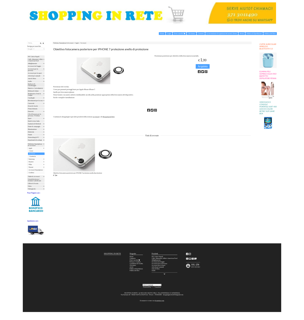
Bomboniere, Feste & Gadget (34, 94)
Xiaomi (31, 167)
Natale (30, 135)
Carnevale (31, 103)
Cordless (31, 173)
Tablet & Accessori (34, 176)
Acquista (203, 66)
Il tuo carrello (179, 33)
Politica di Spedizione (254, 33)
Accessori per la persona (33, 69)
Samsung (31, 159)
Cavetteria (32, 156)
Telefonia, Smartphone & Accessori (63, 43)
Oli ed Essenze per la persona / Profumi (34, 115)
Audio (30, 81)
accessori (96, 117)
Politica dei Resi (270, 33)
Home (162, 33)
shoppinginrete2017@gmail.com (173, 295)
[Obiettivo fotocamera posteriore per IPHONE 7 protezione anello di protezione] (101, 70)
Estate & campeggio (34, 126)
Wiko (30, 164)
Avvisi (242, 33)
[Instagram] (190, 254)
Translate (157, 287)
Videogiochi (31, 189)
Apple (77, 43)
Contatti (201, 33)
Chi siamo (191, 33)
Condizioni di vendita (136, 263)
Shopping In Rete (109, 117)
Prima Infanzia (32, 109)
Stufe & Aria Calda (34, 121)
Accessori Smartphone (36, 170)
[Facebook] (187, 254)
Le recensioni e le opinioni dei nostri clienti (221, 33)
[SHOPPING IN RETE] (152, 18)
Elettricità (31, 132)
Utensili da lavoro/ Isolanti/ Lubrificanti (34, 180)
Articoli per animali (34, 76)
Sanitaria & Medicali (34, 124)
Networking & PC (33, 137)
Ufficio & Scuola (33, 183)
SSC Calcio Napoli (33, 56)
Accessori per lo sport (35, 73)
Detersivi (31, 111)
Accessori (83, 43)
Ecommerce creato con (152, 301)
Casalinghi (31, 98)
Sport (29, 118)
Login (169, 33)
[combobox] (36, 49)
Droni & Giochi (33, 106)
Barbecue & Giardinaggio (32, 84)
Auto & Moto (32, 78)
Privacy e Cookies (135, 262)
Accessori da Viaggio (34, 66)
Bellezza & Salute (33, 91)
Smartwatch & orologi (35, 140)
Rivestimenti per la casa (35, 100)
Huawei (31, 162)
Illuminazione (32, 129)
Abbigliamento (32, 63)
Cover (31, 151)
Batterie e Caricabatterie (35, 88)
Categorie (133, 258)
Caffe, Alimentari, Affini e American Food (35, 60)
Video (30, 186)
